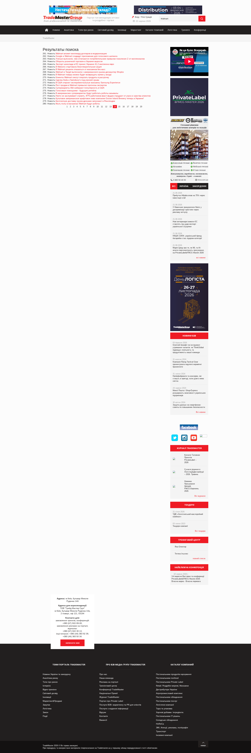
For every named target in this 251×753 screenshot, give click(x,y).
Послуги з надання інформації (113, 708)
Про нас (103, 674)
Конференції (200, 29)
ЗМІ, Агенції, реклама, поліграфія (172, 727)
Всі (173, 186)
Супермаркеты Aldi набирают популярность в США (80, 88)
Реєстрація (146, 17)
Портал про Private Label (111, 701)
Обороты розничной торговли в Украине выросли (79, 61)
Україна (183, 186)
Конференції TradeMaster (111, 689)
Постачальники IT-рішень (168, 716)
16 (124, 107)
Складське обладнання (167, 720)
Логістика (172, 29)
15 (119, 107)
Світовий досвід (105, 29)
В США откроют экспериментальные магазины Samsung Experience (88, 82)
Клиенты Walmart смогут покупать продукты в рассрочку (82, 77)
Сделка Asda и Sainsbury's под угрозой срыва (77, 80)
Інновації (122, 29)
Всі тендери (200, 531)
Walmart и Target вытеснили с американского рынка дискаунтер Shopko (90, 72)
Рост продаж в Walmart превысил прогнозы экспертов (81, 85)
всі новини (200, 258)
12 (106, 107)
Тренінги (185, 29)
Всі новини (200, 412)
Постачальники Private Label (169, 682)
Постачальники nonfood (167, 678)
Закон (45, 712)
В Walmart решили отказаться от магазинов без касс (80, 69)
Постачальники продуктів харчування (173, 674)
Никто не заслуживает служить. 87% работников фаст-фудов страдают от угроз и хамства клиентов (103, 96)
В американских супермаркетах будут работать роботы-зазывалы (87, 93)
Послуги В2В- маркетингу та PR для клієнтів (120, 705)
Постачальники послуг (166, 701)
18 (132, 107)
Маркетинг (136, 29)
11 (102, 107)
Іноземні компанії (164, 735)
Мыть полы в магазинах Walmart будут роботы (78, 103)
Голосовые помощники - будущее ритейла (76, 90)
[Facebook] (189, 430)
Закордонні (199, 186)
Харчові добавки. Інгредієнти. (170, 712)
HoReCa (160, 724)
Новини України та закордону (57, 674)
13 (111, 107)
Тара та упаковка (164, 708)
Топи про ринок (86, 29)
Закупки (46, 705)
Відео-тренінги (50, 689)
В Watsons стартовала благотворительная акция (79, 67)
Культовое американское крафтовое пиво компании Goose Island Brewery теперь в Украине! (100, 98)
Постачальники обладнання (169, 697)
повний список (199, 558)
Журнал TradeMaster (109, 697)
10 (98, 107)
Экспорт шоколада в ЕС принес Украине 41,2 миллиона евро (85, 64)
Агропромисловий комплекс (169, 693)
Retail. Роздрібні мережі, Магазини (172, 686)
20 (141, 107)
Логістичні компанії (165, 705)
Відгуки (102, 712)
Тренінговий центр (108, 686)
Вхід (137, 17)
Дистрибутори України (166, 689)
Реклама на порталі (108, 682)
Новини (56, 29)
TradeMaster (48, 38)
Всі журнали (199, 496)
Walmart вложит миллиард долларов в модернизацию (81, 53)
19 (137, 107)
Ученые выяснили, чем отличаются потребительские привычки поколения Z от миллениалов (100, 59)
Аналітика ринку (50, 678)
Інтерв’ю (47, 686)
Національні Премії (108, 693)
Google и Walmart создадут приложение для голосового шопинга (86, 56)
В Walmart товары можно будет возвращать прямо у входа (83, 74)
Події (45, 716)
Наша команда (106, 678)
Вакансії (103, 720)
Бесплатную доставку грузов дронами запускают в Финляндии (85, 101)
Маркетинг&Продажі (52, 701)
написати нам (72, 643)
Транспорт (161, 731)
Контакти (103, 716)
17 (128, 107)
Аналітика (69, 29)
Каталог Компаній (154, 29)
